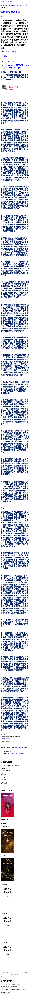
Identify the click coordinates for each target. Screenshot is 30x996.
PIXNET (7, 972)
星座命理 (13, 51)
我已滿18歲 (3, 992)
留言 (20, 747)
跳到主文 (3, 16)
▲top (2, 756)
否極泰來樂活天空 (10, 12)
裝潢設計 (12, 752)
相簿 (5, 55)
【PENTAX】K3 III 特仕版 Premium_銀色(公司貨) (13, 88)
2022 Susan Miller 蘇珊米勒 (17, 753)
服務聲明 (17, 974)
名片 (5, 58)
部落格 (5, 56)
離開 (9, 992)
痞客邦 (16, 747)
